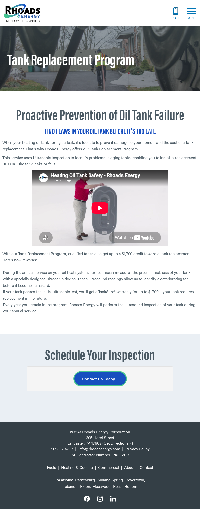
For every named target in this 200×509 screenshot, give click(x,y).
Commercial (108, 467)
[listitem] (100, 201)
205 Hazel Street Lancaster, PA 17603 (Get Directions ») (100, 440)
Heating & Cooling (77, 467)
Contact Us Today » (100, 379)
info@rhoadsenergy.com (99, 448)
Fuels (51, 467)
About (129, 467)
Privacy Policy (137, 448)
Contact (146, 467)
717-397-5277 (61, 448)
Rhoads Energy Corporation (106, 432)
